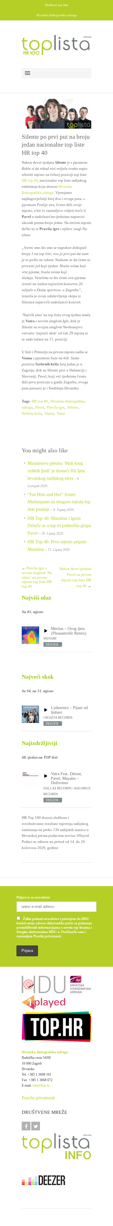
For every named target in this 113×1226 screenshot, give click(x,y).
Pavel (39, 407)
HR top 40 (30, 180)
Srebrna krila (32, 413)
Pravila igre (56, 407)
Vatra (61, 413)
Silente (72, 407)
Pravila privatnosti (38, 1097)
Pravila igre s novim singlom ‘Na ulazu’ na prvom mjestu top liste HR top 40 (37, 577)
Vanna (49, 413)
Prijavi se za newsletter (33, 897)
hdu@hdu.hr (41, 1085)
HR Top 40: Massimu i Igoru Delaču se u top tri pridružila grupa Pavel (59, 525)
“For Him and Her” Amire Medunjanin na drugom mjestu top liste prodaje (59, 502)
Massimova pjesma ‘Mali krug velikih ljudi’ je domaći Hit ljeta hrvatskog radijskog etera (56, 470)
